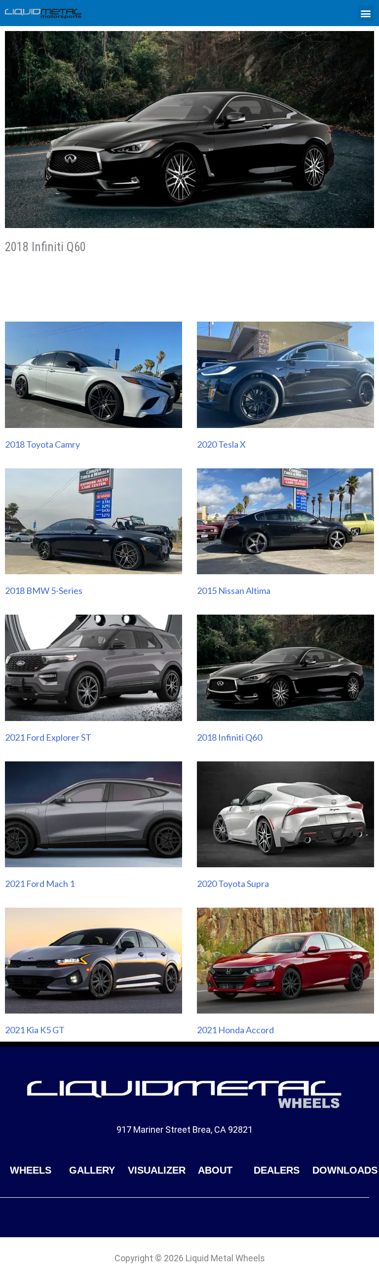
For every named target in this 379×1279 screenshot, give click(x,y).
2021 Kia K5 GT (35, 1029)
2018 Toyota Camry (42, 444)
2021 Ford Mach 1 (40, 883)
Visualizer (157, 1170)
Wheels (30, 1170)
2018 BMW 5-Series (43, 590)
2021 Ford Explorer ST (48, 737)
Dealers (277, 1170)
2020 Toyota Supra (233, 883)
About (215, 1170)
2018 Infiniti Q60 (229, 737)
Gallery (92, 1170)
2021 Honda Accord (235, 1029)
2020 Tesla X (221, 444)
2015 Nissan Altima (233, 590)
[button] (366, 13)
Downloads (345, 1170)
